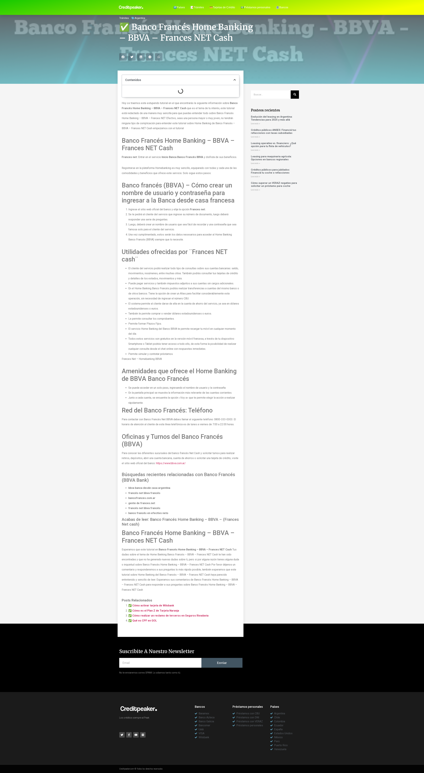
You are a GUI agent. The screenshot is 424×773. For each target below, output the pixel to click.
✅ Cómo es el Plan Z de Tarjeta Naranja (153, 610)
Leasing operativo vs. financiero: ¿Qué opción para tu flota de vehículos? (273, 145)
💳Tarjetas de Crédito (222, 7)
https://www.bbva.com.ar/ (171, 463)
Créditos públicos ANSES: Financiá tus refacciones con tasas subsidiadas (273, 131)
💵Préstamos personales (255, 7)
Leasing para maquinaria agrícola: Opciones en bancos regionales (271, 158)
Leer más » (255, 124)
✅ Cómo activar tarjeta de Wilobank (151, 605)
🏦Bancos (282, 7)
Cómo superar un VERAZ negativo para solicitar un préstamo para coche (274, 184)
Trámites (124, 18)
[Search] (295, 94)
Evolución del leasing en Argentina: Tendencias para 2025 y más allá (271, 118)
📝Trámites (197, 7)
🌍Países (179, 7)
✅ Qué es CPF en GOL (142, 620)
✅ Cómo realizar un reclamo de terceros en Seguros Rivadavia (168, 615)
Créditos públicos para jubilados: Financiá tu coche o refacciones (270, 171)
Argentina (140, 18)
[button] (123, 57)
